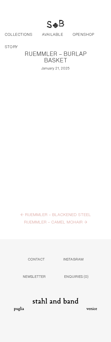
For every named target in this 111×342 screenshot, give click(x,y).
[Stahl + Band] (55, 24)
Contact (36, 259)
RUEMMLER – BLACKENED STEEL (55, 214)
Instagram (73, 259)
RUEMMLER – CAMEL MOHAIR (55, 221)
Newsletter (34, 276)
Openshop (83, 34)
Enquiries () (76, 276)
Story (11, 46)
